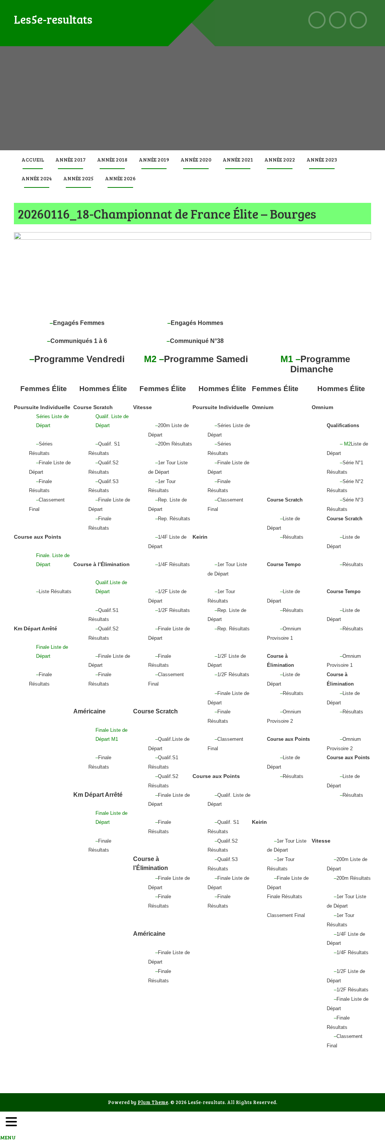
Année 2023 (321, 159)
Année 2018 (112, 159)
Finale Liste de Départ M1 (111, 734)
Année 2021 (238, 159)
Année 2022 (279, 159)
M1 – (290, 359)
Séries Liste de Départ (52, 421)
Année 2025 (78, 178)
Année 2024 (36, 178)
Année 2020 (195, 159)
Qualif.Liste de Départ (111, 587)
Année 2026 (120, 178)
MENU (8, 1137)
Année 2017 (70, 159)
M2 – (154, 359)
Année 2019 (154, 159)
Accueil (32, 159)
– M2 (345, 444)
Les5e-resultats (53, 19)
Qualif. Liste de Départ (112, 421)
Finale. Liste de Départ (53, 560)
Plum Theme (153, 1102)
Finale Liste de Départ (52, 651)
